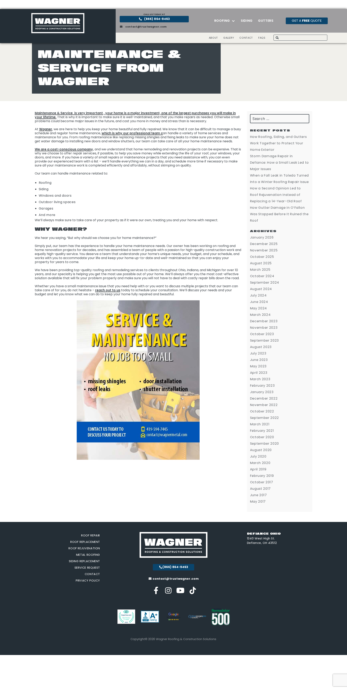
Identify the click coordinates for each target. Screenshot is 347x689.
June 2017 (258, 495)
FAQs (261, 37)
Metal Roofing (88, 555)
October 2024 (262, 276)
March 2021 (259, 424)
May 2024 (258, 308)
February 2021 (262, 430)
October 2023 (262, 334)
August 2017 (260, 488)
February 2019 (262, 475)
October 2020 (262, 437)
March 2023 (260, 379)
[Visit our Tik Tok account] (192, 592)
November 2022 (264, 405)
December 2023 (264, 321)
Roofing (222, 20)
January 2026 (262, 237)
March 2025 (260, 269)
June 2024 (259, 302)
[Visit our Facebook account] (156, 592)
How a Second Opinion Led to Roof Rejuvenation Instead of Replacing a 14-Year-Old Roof (276, 194)
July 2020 (258, 456)
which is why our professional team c (132, 133)
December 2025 (264, 244)
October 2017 (261, 482)
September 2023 (264, 340)
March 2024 (260, 314)
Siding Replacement (84, 561)
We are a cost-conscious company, (64, 149)
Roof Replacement (85, 542)
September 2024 (264, 282)
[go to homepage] (57, 32)
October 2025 (262, 256)
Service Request (87, 568)
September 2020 (264, 443)
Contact (246, 37)
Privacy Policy (88, 580)
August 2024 (261, 289)
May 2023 (258, 366)
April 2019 (258, 469)
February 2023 (262, 385)
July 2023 (258, 353)
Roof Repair (90, 535)
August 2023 (261, 347)
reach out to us (107, 290)
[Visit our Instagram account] (168, 592)
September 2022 (264, 417)
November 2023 (264, 327)
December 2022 (264, 398)
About (213, 37)
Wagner (45, 129)
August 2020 (261, 450)
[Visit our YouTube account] (180, 592)
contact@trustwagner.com (146, 26)
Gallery (228, 37)
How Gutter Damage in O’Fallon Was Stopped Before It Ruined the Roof (279, 214)
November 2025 (264, 250)
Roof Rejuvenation (84, 548)
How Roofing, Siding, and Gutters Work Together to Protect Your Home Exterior (278, 143)
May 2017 (258, 501)
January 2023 (262, 392)
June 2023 (259, 359)
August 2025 (261, 263)
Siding (247, 20)
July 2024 (258, 295)
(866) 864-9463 (157, 19)
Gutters (265, 20)
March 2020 (260, 463)
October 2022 (262, 411)
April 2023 (258, 372)
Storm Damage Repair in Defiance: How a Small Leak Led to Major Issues (279, 162)
